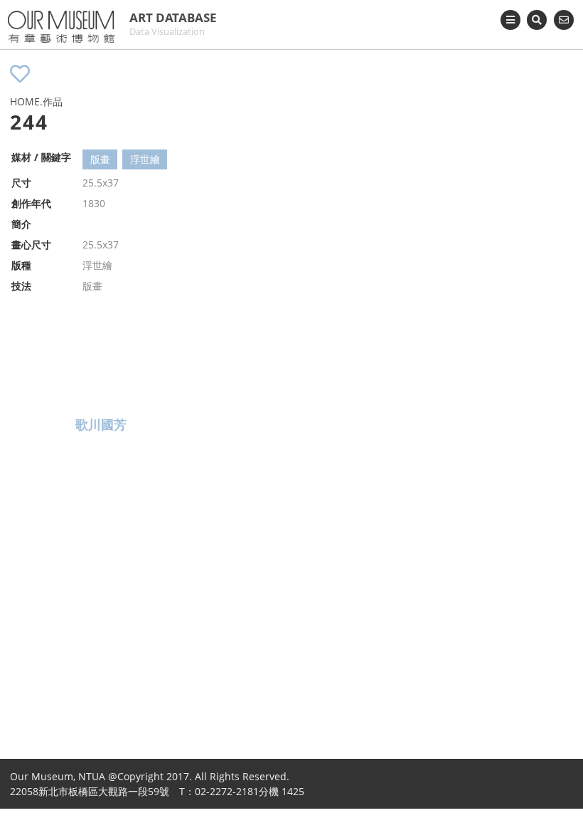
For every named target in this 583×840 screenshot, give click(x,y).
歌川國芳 (101, 424)
